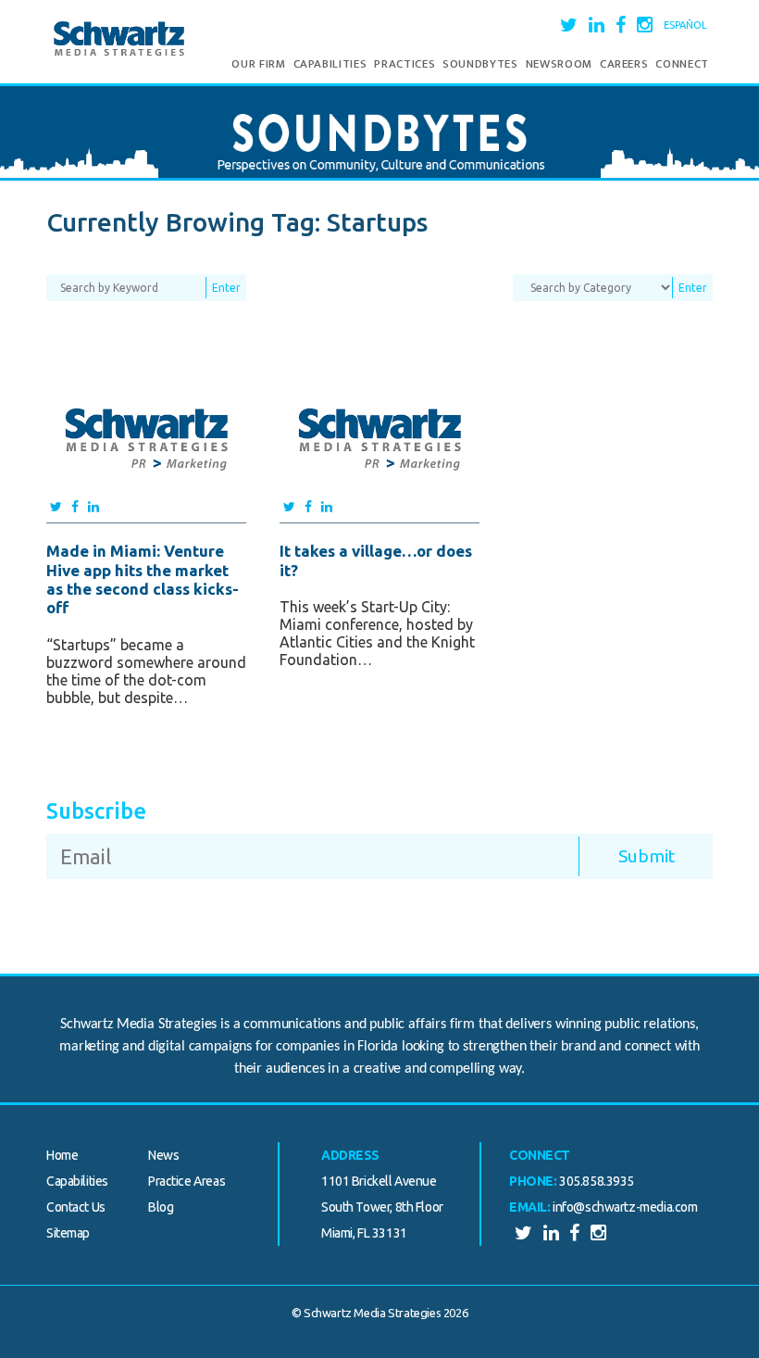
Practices (404, 64)
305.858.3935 (596, 1181)
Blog (160, 1207)
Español (685, 25)
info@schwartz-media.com (625, 1207)
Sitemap (68, 1233)
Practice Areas (186, 1181)
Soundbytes (480, 64)
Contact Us (76, 1207)
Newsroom (559, 64)
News (163, 1155)
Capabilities (330, 64)
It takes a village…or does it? (376, 560)
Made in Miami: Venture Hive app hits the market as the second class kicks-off (142, 579)
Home (62, 1155)
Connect (682, 64)
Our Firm (258, 64)
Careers (624, 64)
